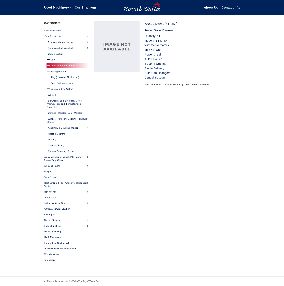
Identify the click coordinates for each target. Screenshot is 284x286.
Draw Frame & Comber (197, 84)
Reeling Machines (57, 133)
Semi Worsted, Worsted (60, 48)
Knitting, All (49, 214)
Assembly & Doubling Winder (63, 127)
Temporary (49, 260)
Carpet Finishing (52, 220)
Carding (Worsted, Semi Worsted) (65, 113)
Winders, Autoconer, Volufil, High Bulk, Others (67, 120)
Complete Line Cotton (61, 89)
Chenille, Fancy (56, 145)
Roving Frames (58, 71)
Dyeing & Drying (52, 231)
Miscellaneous (51, 254)
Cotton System (172, 84)
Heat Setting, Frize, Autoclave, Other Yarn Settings (65, 184)
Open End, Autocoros (61, 83)
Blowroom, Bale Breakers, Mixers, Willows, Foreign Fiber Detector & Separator (65, 103)
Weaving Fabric (52, 165)
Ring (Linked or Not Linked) (64, 77)
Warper (48, 171)
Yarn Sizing (50, 177)
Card (53, 59)
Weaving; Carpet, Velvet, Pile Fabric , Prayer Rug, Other (63, 158)
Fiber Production (52, 30)
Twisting (52, 139)
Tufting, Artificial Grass (55, 203)
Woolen (52, 94)
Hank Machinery (52, 237)
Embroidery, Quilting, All (56, 243)
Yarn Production (152, 84)
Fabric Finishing (52, 226)
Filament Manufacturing (60, 42)
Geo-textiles (50, 197)
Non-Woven (50, 191)
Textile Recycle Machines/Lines (60, 248)
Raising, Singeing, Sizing (61, 151)
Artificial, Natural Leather (57, 208)
